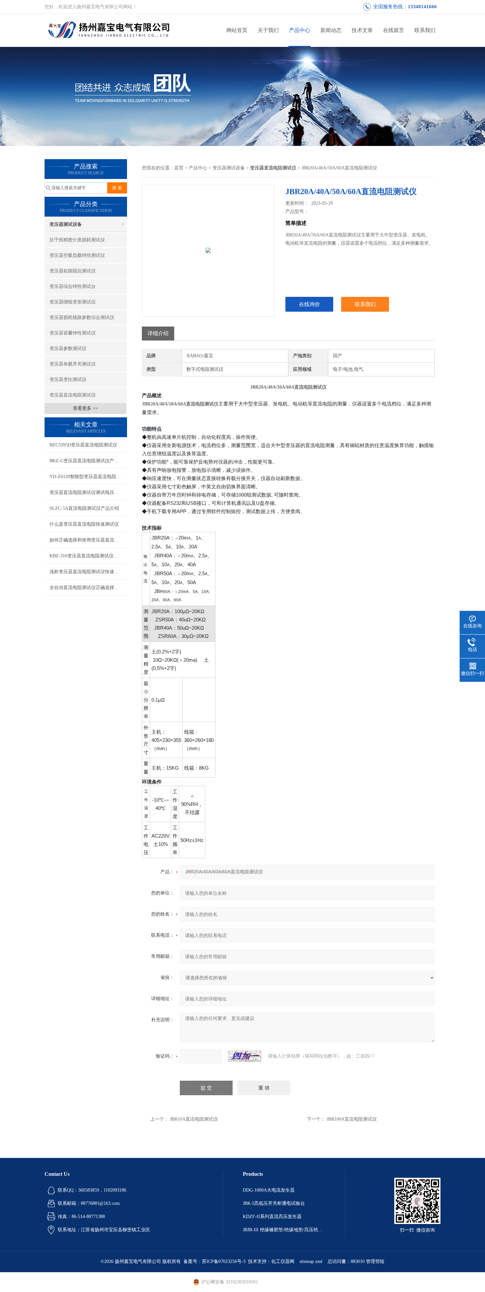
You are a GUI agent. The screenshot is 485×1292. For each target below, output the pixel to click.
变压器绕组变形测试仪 (72, 301)
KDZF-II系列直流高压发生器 (272, 1216)
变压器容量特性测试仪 (72, 333)
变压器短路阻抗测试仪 (72, 270)
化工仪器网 (282, 1261)
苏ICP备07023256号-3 (223, 1261)
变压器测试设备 (65, 224)
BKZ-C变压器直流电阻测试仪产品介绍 (88, 460)
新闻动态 (330, 30)
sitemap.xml (311, 1261)
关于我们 (268, 30)
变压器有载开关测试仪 (72, 364)
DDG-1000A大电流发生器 (269, 1190)
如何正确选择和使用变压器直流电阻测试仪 (88, 540)
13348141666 (422, 6)
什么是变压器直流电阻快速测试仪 (84, 524)
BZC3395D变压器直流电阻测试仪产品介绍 (88, 444)
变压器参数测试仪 (67, 348)
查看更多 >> (85, 408)
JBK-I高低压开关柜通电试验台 (274, 1203)
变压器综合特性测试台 (72, 286)
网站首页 (236, 30)
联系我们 (425, 30)
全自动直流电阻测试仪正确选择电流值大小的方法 (88, 587)
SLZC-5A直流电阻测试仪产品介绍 (84, 508)
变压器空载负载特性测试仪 (77, 255)
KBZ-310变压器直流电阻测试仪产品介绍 (88, 555)
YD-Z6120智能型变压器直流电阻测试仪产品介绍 (88, 476)
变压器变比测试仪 (67, 379)
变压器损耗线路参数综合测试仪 (81, 317)
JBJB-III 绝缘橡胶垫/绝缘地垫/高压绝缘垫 (284, 1229)
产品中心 (299, 30)
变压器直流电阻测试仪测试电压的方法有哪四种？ (88, 492)
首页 (178, 167)
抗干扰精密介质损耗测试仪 (77, 239)
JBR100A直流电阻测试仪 (352, 1119)
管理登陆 (375, 1261)
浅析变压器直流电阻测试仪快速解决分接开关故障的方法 (88, 571)
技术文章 (362, 30)
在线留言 (393, 30)
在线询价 (309, 304)
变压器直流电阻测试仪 (72, 395)
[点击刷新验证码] (244, 1056)
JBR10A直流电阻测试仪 (194, 1119)
